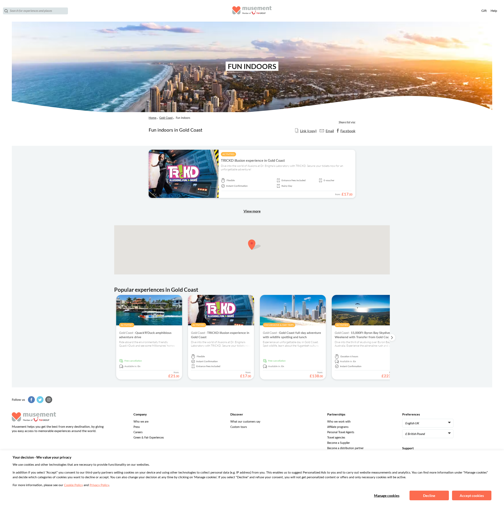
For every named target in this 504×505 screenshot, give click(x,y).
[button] (254, 244)
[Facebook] (31, 399)
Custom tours (238, 427)
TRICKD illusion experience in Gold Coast (253, 160)
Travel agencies (336, 437)
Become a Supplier (338, 443)
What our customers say (245, 421)
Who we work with (339, 421)
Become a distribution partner (345, 448)
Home (152, 118)
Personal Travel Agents (340, 432)
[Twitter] (40, 399)
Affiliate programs (337, 427)
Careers (138, 432)
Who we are (140, 421)
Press (136, 427)
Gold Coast (166, 118)
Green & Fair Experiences (148, 437)
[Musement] (252, 11)
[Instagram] (48, 399)
